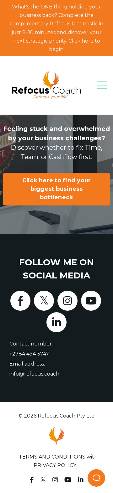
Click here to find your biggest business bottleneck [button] (56, 189)
